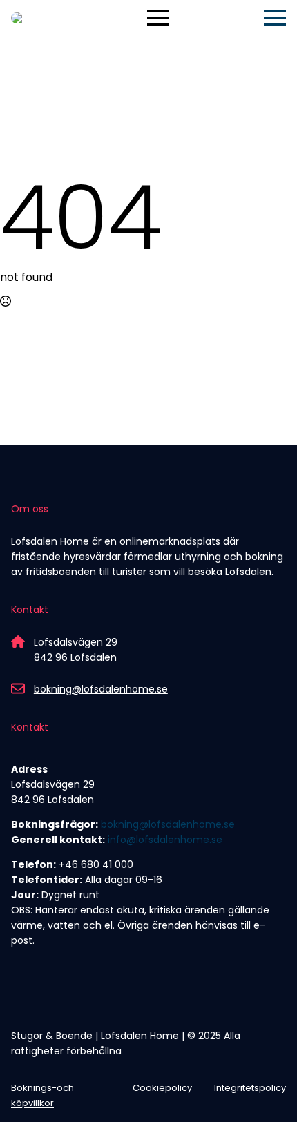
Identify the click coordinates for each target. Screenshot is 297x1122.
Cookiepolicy (162, 1087)
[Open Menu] (158, 18)
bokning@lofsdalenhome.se (101, 689)
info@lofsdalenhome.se (165, 840)
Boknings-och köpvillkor (42, 1095)
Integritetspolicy (250, 1087)
